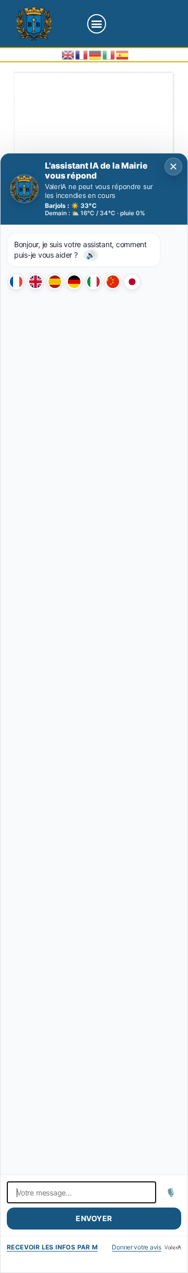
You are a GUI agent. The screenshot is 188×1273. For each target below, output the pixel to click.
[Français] (16, 281)
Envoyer (94, 1218)
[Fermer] (173, 166)
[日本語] (132, 281)
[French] (82, 54)
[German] (95, 54)
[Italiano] (93, 281)
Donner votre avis (136, 1247)
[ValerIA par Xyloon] (172, 1247)
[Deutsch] (74, 281)
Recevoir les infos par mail (52, 1247)
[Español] (54, 281)
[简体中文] (112, 281)
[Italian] (109, 54)
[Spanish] (123, 54)
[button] (97, 24)
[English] (68, 54)
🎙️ (171, 1192)
